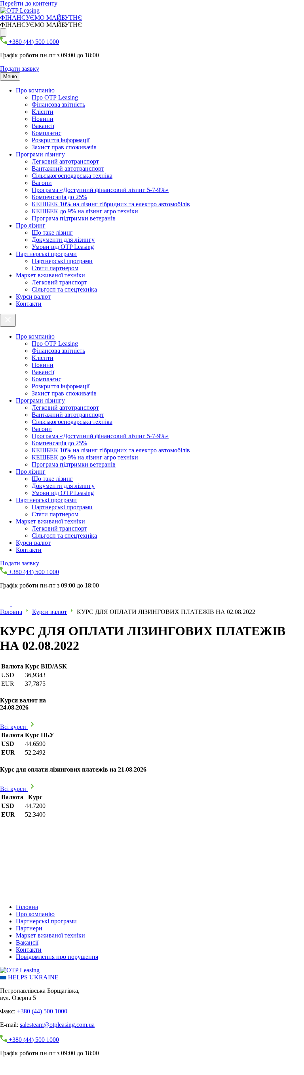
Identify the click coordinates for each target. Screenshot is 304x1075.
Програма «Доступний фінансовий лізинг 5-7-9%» (100, 189)
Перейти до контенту (28, 3)
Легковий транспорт (59, 282)
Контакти (29, 303)
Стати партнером (55, 268)
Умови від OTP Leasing (63, 246)
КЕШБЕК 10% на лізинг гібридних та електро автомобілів (111, 204)
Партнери (29, 928)
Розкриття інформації (60, 140)
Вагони (42, 182)
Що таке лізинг (52, 232)
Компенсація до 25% (59, 197)
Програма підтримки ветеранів (74, 218)
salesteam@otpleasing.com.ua (57, 1024)
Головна (11, 611)
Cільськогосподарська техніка (72, 175)
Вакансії (43, 125)
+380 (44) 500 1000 (42, 1011)
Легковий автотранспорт (65, 161)
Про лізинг (31, 225)
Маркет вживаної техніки (50, 275)
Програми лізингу (40, 154)
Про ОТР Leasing (55, 97)
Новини (42, 118)
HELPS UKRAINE (32, 977)
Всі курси (14, 726)
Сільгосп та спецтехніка (64, 289)
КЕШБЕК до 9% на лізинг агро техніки (85, 211)
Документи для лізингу (63, 239)
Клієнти (42, 111)
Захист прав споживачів (64, 147)
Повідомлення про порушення (57, 956)
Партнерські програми (46, 253)
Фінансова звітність (58, 104)
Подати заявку (19, 68)
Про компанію (35, 90)
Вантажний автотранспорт (68, 168)
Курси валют (33, 296)
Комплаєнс (46, 133)
